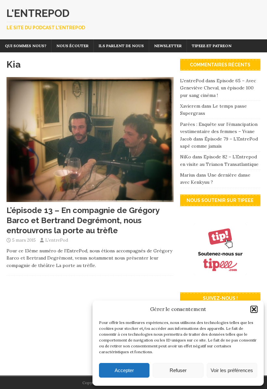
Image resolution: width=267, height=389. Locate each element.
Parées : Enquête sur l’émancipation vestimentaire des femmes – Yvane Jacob (219, 131)
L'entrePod (56, 240)
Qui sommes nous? (25, 45)
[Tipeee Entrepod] (220, 282)
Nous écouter (72, 45)
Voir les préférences (232, 370)
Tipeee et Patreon (212, 45)
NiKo (185, 157)
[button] (254, 309)
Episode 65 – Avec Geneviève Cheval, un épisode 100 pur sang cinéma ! (218, 88)
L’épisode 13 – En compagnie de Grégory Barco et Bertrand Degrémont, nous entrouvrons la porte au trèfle (83, 220)
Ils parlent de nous (121, 45)
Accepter (124, 370)
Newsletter (168, 45)
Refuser (178, 370)
